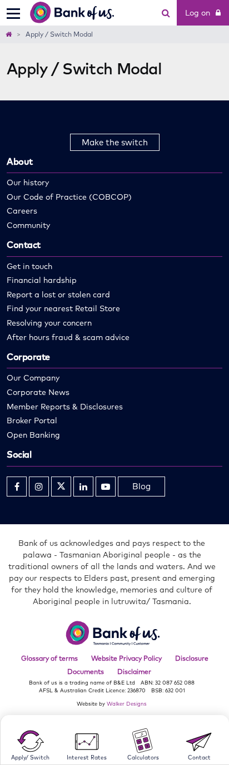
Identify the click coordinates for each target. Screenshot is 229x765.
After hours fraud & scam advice (68, 337)
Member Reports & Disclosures (65, 407)
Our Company (33, 378)
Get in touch (29, 266)
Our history (28, 183)
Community (28, 225)
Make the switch (115, 142)
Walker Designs (127, 703)
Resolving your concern (49, 323)
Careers (22, 211)
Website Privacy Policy (126, 658)
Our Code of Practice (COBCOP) (69, 197)
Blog (141, 486)
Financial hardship (42, 280)
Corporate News (38, 392)
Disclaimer (134, 671)
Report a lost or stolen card (58, 295)
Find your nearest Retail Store (63, 308)
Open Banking (33, 435)
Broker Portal (32, 420)
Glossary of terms (49, 658)
